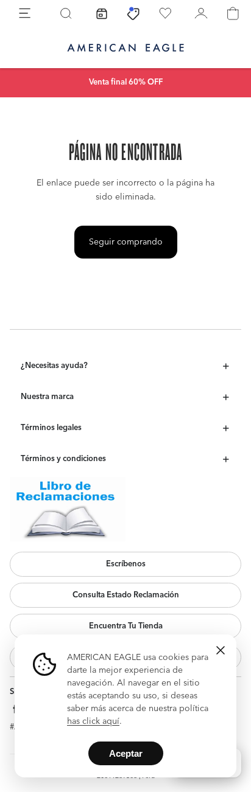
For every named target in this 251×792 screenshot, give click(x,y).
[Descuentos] (133, 13)
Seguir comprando (126, 242)
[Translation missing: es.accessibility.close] (220, 650)
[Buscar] (66, 13)
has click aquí (93, 721)
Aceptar (126, 753)
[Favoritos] (165, 13)
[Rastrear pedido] (101, 13)
